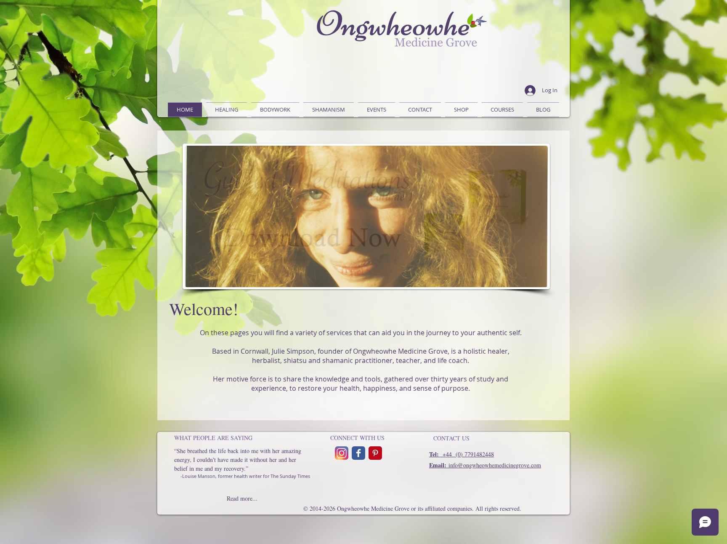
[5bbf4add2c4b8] (341, 453)
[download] (375, 453)
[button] (275, 109)
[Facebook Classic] (358, 453)
